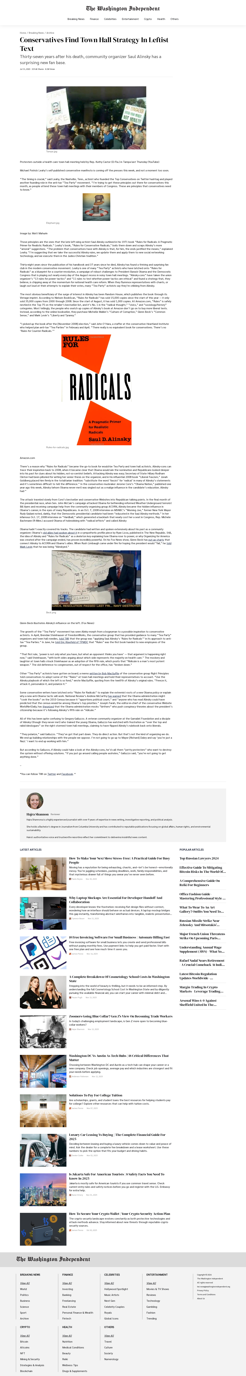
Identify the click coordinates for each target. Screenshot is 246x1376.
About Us (201, 1299)
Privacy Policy (203, 1290)
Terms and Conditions (206, 1295)
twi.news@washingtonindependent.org (213, 1287)
